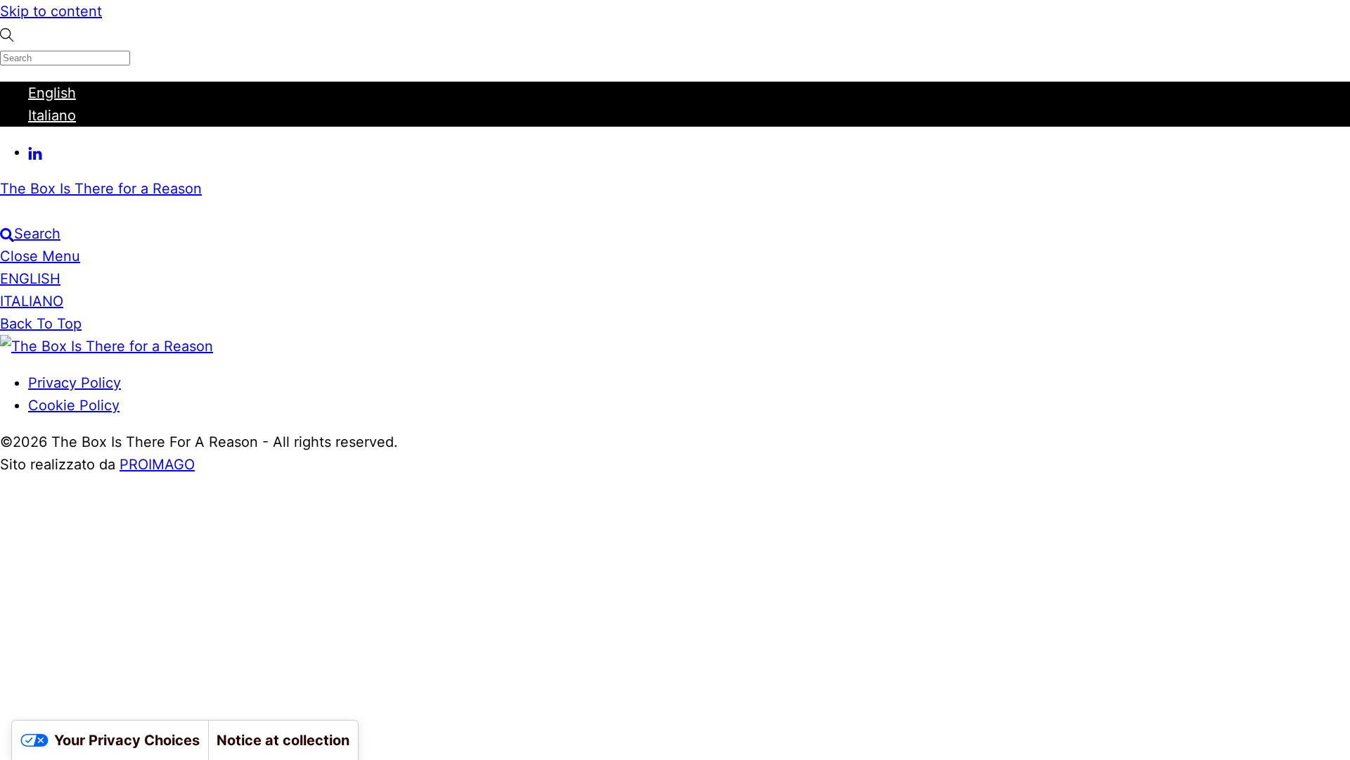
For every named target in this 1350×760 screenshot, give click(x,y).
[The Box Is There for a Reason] (106, 346)
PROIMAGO (157, 464)
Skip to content (51, 11)
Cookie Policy (74, 405)
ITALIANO (31, 301)
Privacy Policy (74, 382)
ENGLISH (30, 278)
